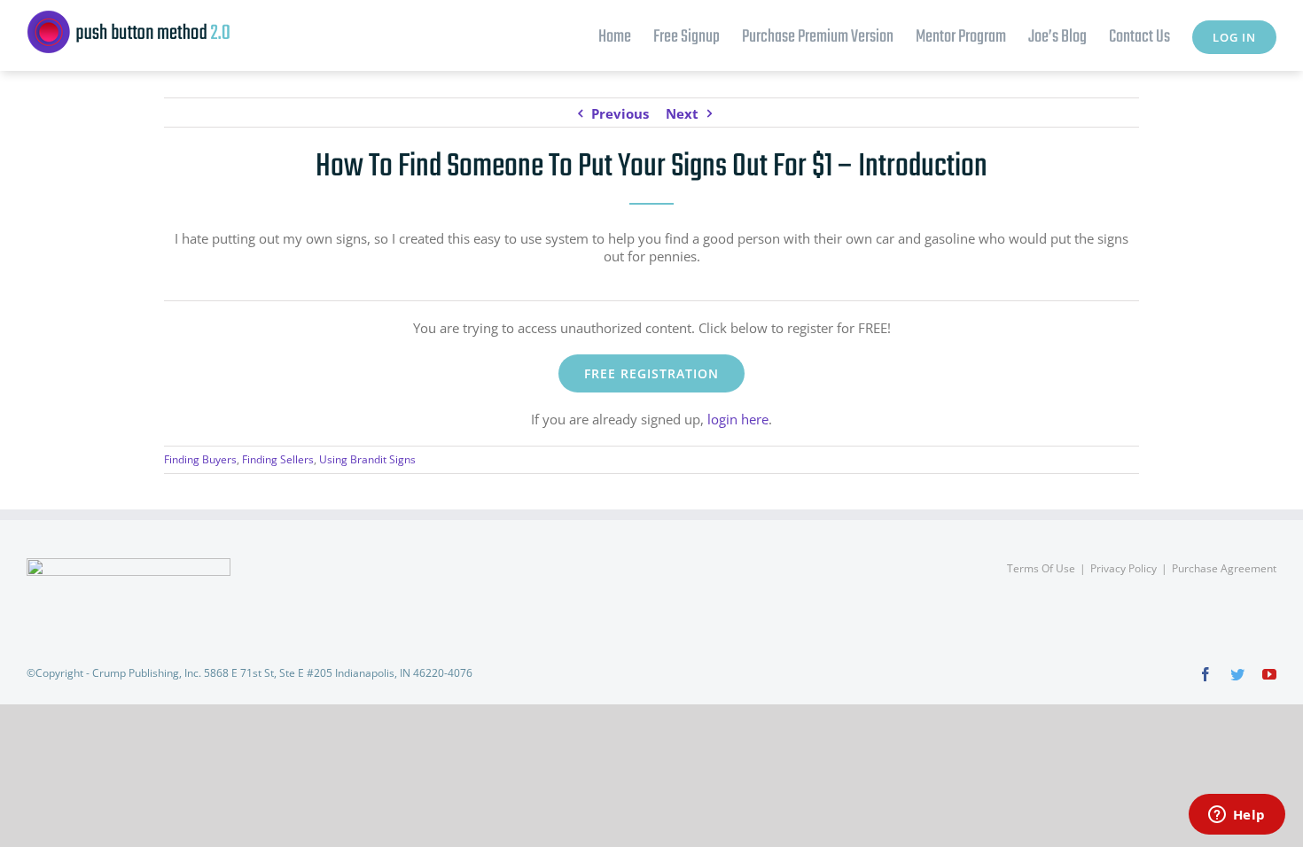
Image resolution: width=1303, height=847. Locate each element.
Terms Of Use (1041, 568)
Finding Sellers (278, 459)
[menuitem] (625, 35)
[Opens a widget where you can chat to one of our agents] (1236, 816)
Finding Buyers (200, 459)
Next (682, 113)
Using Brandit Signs (367, 459)
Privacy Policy (1123, 568)
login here (738, 419)
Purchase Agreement (1224, 568)
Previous (620, 113)
